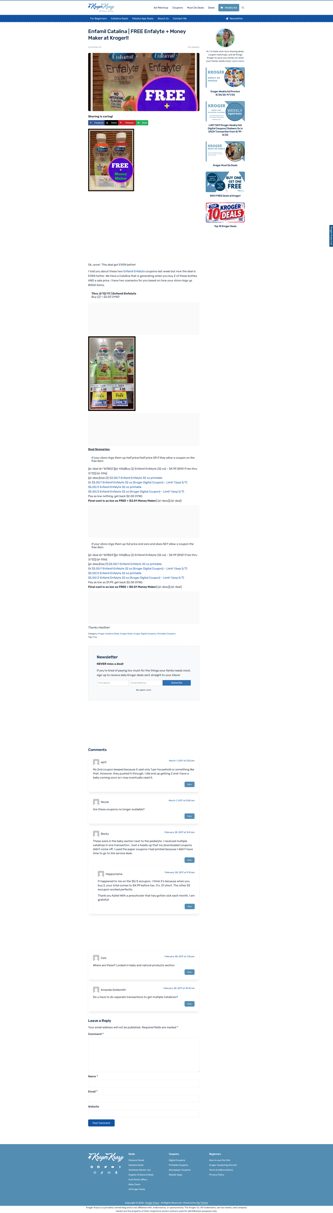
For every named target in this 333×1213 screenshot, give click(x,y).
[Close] (201, 573)
